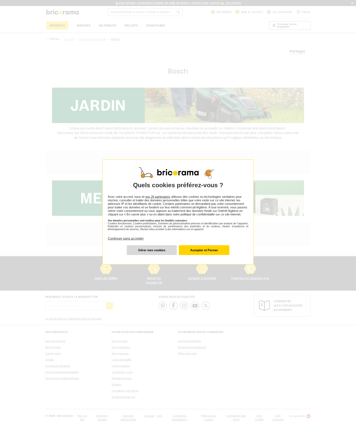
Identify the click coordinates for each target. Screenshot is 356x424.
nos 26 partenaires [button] (157, 196)
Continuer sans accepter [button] (126, 236)
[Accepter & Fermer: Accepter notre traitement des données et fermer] (204, 250)
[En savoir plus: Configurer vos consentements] (152, 250)
